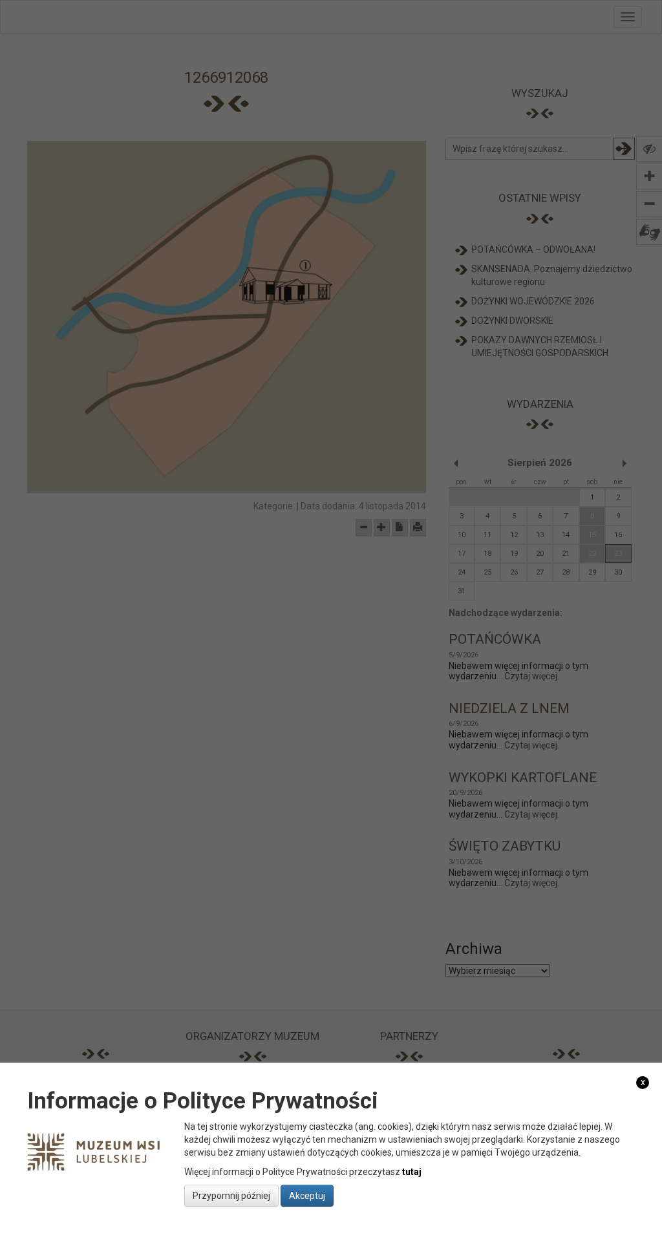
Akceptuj (307, 1196)
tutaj (412, 1172)
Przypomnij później (231, 1196)
